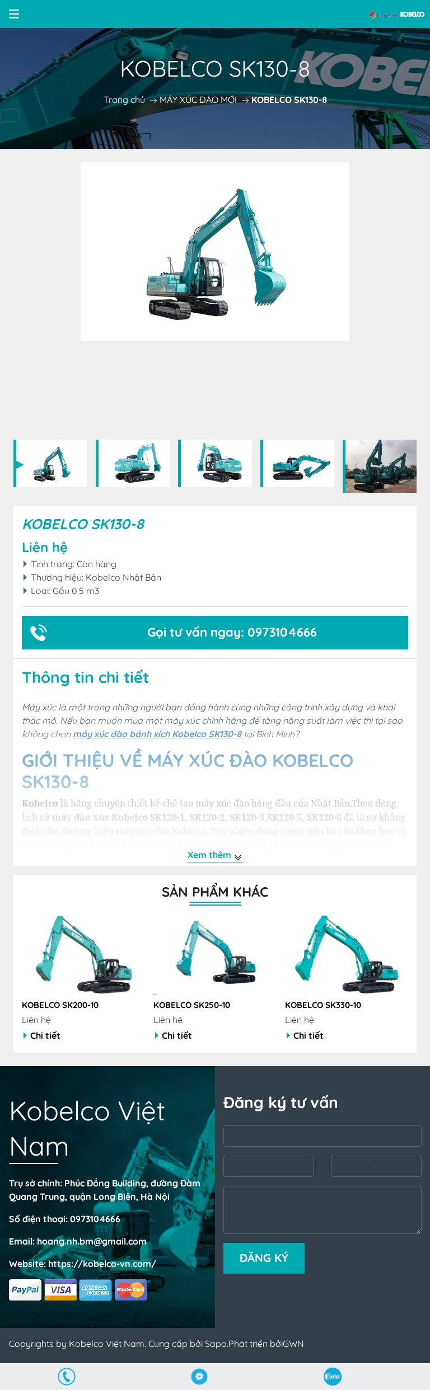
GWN (293, 1343)
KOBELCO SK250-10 (60, 1005)
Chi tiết (45, 1035)
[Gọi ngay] (66, 1377)
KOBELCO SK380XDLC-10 (328, 1005)
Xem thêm (210, 854)
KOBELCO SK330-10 (191, 1005)
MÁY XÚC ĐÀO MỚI (198, 99)
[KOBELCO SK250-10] (83, 954)
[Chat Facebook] (200, 1377)
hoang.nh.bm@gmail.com (92, 1241)
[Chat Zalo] (332, 1377)
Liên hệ (45, 547)
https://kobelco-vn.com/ (102, 1263)
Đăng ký (264, 1258)
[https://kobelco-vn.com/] (398, 14)
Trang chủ (124, 99)
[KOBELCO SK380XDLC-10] (346, 954)
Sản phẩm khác (215, 891)
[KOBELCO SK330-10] (215, 954)
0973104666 (95, 1218)
